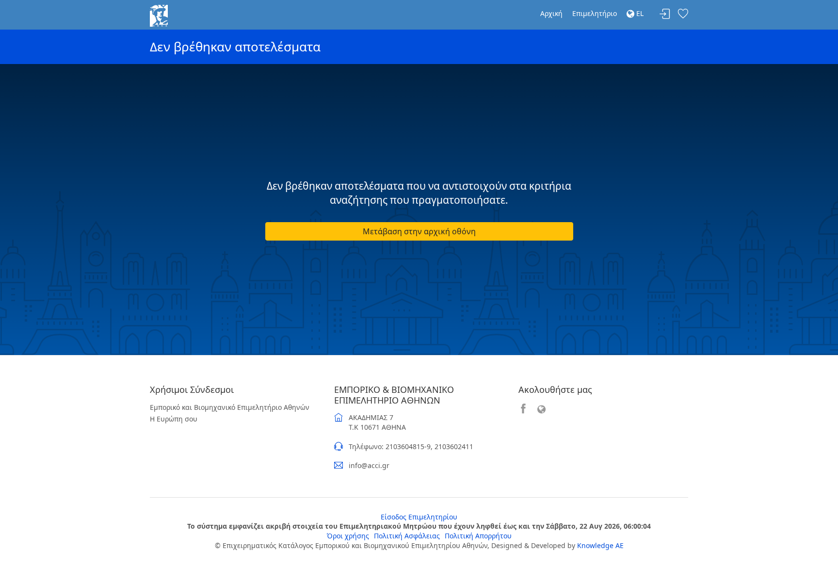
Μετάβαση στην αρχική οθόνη (419, 231)
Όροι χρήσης (348, 535)
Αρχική (551, 13)
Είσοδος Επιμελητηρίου (419, 516)
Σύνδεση (665, 14)
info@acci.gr (369, 465)
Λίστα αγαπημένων (682, 14)
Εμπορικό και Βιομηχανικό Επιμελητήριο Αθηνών (229, 407)
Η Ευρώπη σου (173, 418)
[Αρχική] (159, 14)
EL (639, 13)
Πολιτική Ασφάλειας (407, 535)
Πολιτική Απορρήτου (478, 535)
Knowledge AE (600, 545)
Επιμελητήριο (594, 13)
